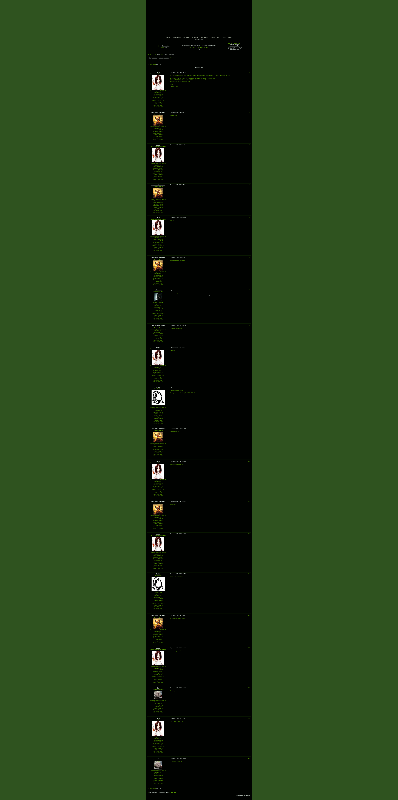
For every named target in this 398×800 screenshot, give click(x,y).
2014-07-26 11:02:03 (181, 72)
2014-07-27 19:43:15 (181, 615)
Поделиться (173, 72)
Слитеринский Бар (234, 45)
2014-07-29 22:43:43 (181, 758)
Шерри (158, 72)
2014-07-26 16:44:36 (181, 217)
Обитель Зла (237, 48)
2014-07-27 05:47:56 (181, 325)
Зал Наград (239, 47)
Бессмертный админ (158, 325)
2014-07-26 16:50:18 (181, 257)
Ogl (158, 688)
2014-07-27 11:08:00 (181, 347)
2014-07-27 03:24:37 (181, 290)
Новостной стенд (234, 49)
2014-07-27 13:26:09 (181, 461)
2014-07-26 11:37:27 (181, 112)
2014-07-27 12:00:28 (181, 387)
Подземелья (176, 37)
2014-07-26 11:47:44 (181, 144)
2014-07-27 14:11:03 (181, 501)
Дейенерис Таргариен (158, 112)
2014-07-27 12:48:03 (181, 428)
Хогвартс (186, 37)
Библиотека (231, 48)
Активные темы (199, 39)
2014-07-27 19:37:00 (181, 573)
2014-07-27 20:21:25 (181, 647)
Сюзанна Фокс (165, 45)
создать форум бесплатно (243, 795)
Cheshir (158, 387)
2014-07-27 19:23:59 (181, 533)
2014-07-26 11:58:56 (181, 184)
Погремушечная (164, 58)
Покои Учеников (231, 47)
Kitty (166, 47)
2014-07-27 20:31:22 (181, 687)
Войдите (159, 54)
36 (160, 64)
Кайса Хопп (158, 290)
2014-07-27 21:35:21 (181, 718)
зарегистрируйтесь (169, 54)
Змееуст (195, 37)
